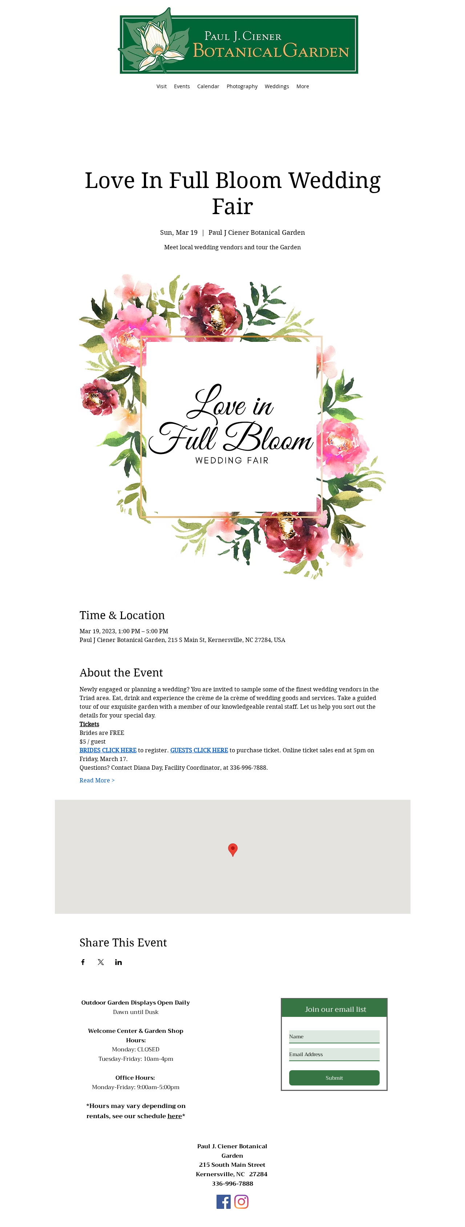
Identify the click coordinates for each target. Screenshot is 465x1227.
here (174, 1116)
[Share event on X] (100, 962)
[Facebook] (224, 1202)
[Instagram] (241, 1202)
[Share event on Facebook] (83, 962)
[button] (182, 86)
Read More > (97, 780)
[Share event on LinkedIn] (118, 962)
